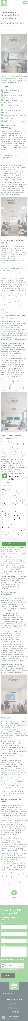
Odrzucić (14, 539)
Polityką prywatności (10, 532)
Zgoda (3, 482)
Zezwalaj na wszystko (14, 543)
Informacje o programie (7, 485)
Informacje (10, 482)
